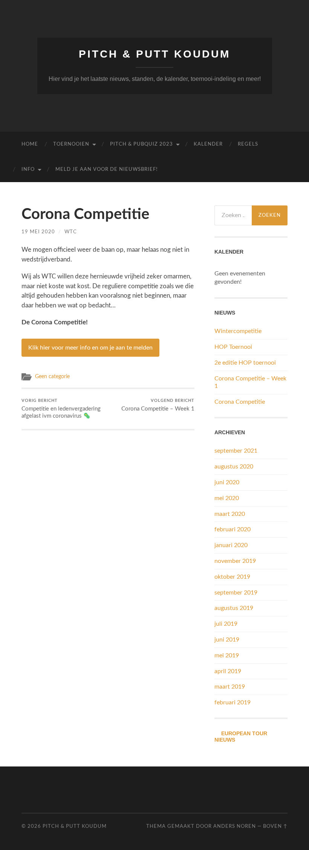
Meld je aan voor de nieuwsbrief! (106, 169)
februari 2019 (232, 702)
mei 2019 (226, 655)
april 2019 (227, 671)
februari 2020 (232, 529)
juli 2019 (225, 624)
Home (29, 144)
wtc (70, 232)
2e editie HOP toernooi (245, 363)
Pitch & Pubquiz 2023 (141, 144)
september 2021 (235, 451)
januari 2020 (231, 545)
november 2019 (235, 561)
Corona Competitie (239, 402)
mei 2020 (226, 498)
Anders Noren (234, 826)
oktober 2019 (232, 577)
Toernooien (71, 144)
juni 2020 (226, 482)
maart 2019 (229, 687)
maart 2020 (229, 514)
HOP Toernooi (233, 347)
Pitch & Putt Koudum (154, 54)
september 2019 (235, 593)
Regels (248, 144)
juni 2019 (226, 640)
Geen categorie (52, 376)
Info (28, 169)
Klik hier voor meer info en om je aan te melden (90, 348)
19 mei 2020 (38, 232)
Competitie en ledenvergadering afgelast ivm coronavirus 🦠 (61, 408)
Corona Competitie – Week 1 (157, 405)
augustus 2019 (233, 608)
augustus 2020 (233, 467)
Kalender (208, 144)
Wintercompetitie (238, 331)
